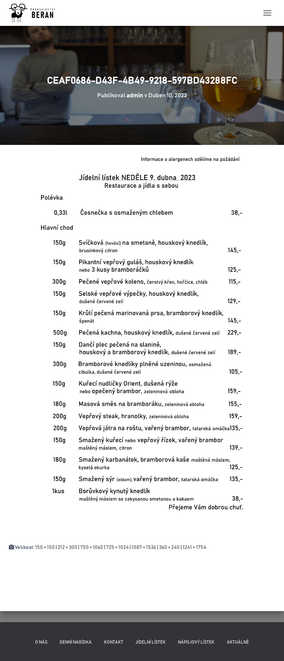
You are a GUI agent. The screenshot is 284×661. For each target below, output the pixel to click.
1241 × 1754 (194, 547)
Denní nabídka (76, 642)
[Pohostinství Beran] (35, 13)
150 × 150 (45, 547)
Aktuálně (238, 642)
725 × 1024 (117, 547)
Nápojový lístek (196, 642)
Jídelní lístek (150, 642)
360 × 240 (169, 547)
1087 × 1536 (144, 547)
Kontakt (113, 642)
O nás (41, 642)
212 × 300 (67, 547)
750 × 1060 (91, 547)
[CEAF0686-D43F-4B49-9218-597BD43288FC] (142, 344)
